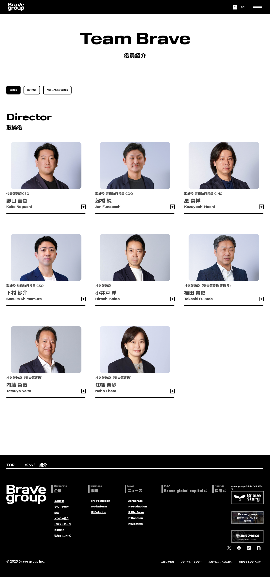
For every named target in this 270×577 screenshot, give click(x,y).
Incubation (135, 524)
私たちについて (62, 535)
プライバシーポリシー (191, 561)
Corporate (135, 501)
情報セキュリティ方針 (250, 561)
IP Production (100, 501)
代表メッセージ (62, 524)
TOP (10, 464)
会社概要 (59, 501)
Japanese (235, 7)
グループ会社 (61, 506)
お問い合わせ (167, 561)
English (242, 7)
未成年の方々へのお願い (220, 561)
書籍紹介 (59, 529)
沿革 (56, 512)
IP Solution (98, 512)
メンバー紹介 (61, 518)
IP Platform (99, 507)
